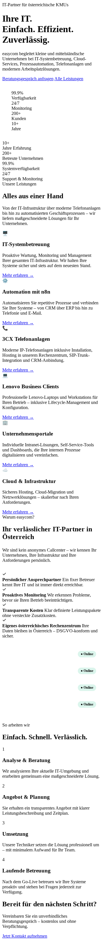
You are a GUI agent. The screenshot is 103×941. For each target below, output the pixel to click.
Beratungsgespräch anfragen (28, 78)
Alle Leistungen (68, 78)
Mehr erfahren (18, 275)
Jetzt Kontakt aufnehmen (24, 936)
